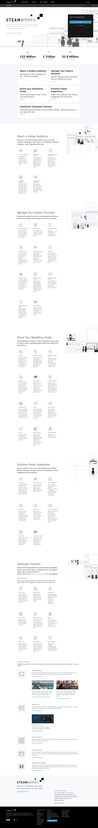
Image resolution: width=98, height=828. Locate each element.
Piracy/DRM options (37, 251)
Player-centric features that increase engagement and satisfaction (64, 96)
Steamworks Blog (65, 811)
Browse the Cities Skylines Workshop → (42, 697)
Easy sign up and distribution (37, 181)
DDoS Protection (51, 641)
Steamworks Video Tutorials (52, 816)
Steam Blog (64, 813)
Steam (7, 816)
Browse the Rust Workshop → (63, 698)
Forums (35, 407)
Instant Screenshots (37, 482)
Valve (30, 813)
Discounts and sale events (52, 356)
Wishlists (20, 355)
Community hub (22, 407)
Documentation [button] (24, 2)
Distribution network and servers (52, 155)
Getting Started (40, 813)
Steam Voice (21, 641)
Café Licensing (40, 822)
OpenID (49, 617)
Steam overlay (21, 482)
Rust (59, 691)
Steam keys (50, 251)
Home (38, 811)
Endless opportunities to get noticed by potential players (33, 96)
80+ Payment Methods (23, 154)
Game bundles (36, 380)
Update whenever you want (23, 306)
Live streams (21, 509)
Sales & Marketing (40, 819)
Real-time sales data (23, 228)
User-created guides (52, 482)
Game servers (21, 617)
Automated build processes (37, 278)
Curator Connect (51, 407)
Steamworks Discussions (52, 814)
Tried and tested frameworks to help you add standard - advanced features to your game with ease (48, 111)
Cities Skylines (37, 691)
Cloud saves (36, 509)
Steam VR (39, 824)
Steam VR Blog (65, 814)
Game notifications (37, 617)
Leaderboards (51, 592)
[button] (88, 2)
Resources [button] (34, 2)
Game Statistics (36, 592)
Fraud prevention (22, 251)
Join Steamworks (23, 791)
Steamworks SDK (40, 821)
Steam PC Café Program (52, 813)
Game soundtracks (52, 432)
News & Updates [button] (43, 2)
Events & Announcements (22, 381)
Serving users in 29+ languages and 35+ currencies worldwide (33, 75)
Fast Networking (37, 305)
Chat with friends (37, 432)
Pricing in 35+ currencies (36, 155)
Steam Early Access (37, 355)
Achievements (21, 592)
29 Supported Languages (21, 181)
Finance (38, 818)
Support (52, 1)
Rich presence (36, 641)
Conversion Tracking (52, 228)
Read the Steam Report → (38, 731)
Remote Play (21, 536)
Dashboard (8, 5)
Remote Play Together (38, 536)
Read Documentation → (38, 676)
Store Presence (40, 814)
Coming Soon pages (22, 277)
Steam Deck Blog (65, 816)
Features (38, 816)
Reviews (20, 432)
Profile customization (53, 509)
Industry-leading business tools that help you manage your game (64, 78)
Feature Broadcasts (52, 380)
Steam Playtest (36, 228)
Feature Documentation (38, 574)
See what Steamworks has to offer (13, 33)
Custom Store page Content (52, 278)
